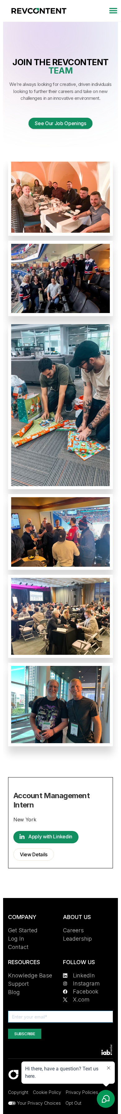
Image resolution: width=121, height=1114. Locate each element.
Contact (18, 947)
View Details (33, 854)
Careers (73, 930)
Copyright (18, 1092)
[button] (113, 11)
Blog (14, 992)
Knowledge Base (30, 975)
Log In (16, 938)
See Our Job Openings (60, 123)
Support (18, 984)
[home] (37, 10)
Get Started (23, 930)
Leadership (77, 938)
